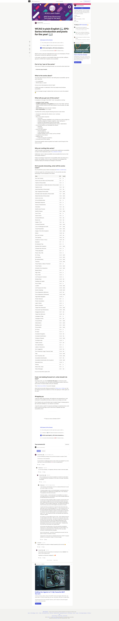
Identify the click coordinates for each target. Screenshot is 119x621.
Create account (87, 1)
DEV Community (83, 24)
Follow (82, 8)
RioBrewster (40, 467)
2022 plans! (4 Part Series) (46, 40)
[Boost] (29, 53)
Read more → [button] (38, 603)
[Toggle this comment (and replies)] (36, 456)
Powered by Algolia (59, 1)
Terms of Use (65, 615)
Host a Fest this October (80, 54)
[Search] (32, 1)
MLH (59, 614)
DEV (63, 617)
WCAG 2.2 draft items (61, 169)
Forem (49, 617)
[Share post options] (30, 56)
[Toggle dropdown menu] (68, 454)
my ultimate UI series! (56, 151)
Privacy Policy (60, 615)
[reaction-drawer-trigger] (29, 42)
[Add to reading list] (29, 49)
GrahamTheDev (40, 22)
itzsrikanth (39, 542)
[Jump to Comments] (29, 45)
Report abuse (56, 560)
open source (54, 617)
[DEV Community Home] (29, 1)
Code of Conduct (49, 560)
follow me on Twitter (60, 388)
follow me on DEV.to (41, 386)
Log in (81, 1)
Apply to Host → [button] (78, 62)
